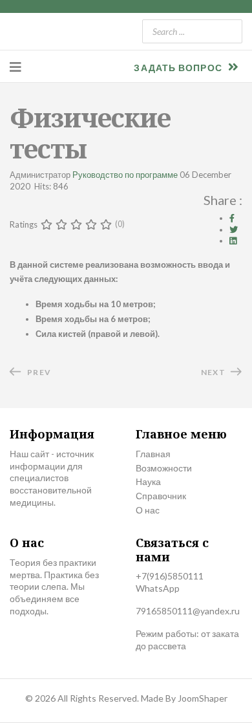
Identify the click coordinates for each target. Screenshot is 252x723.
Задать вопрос (179, 67)
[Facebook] (232, 218)
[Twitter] (233, 229)
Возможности (164, 467)
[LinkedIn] (232, 240)
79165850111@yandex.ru (188, 610)
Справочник (161, 495)
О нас (148, 509)
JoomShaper (202, 698)
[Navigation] (15, 66)
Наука (148, 481)
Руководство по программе (125, 174)
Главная (153, 453)
